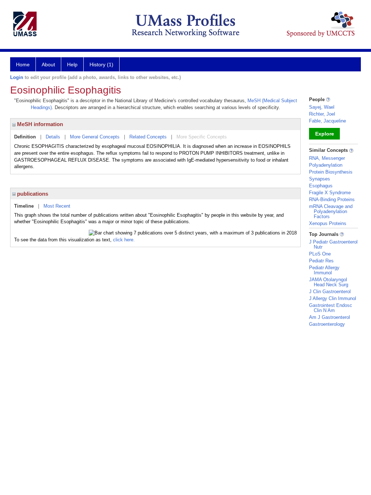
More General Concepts (95, 137)
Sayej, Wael (321, 107)
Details (53, 137)
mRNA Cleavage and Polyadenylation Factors (331, 211)
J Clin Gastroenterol (330, 291)
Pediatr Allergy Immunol (324, 270)
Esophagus (321, 185)
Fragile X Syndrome (330, 192)
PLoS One (320, 254)
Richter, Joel (322, 114)
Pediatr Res (321, 260)
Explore (324, 134)
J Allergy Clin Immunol (332, 298)
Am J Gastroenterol (329, 317)
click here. (124, 239)
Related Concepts (148, 137)
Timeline (24, 206)
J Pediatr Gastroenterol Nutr (333, 244)
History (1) (101, 64)
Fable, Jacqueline (327, 121)
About (48, 64)
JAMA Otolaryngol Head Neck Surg (328, 282)
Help (72, 64)
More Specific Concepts (201, 137)
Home (23, 64)
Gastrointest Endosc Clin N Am (330, 308)
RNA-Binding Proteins (332, 199)
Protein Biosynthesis (331, 172)
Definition (25, 137)
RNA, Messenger (327, 158)
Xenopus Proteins (327, 223)
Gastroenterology (327, 324)
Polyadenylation (325, 165)
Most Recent (56, 206)
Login (16, 77)
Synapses (319, 179)
